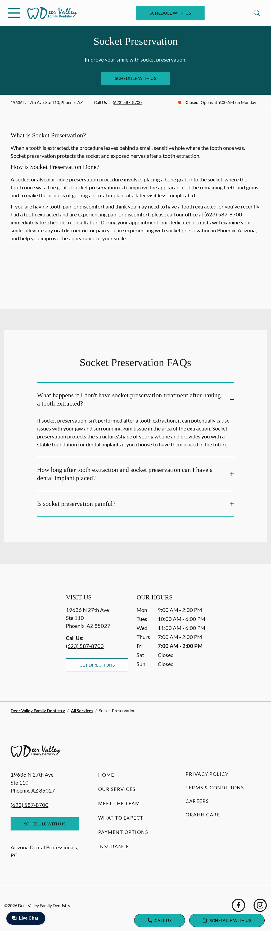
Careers (197, 801)
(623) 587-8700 (127, 102)
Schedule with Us (170, 12)
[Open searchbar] (257, 13)
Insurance (113, 846)
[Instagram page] (260, 905)
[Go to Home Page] (52, 13)
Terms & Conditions (215, 787)
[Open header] (14, 13)
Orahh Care (203, 814)
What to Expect (120, 818)
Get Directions (97, 664)
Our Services (117, 789)
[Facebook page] (238, 905)
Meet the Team (119, 803)
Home (106, 775)
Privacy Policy (207, 774)
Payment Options (123, 832)
